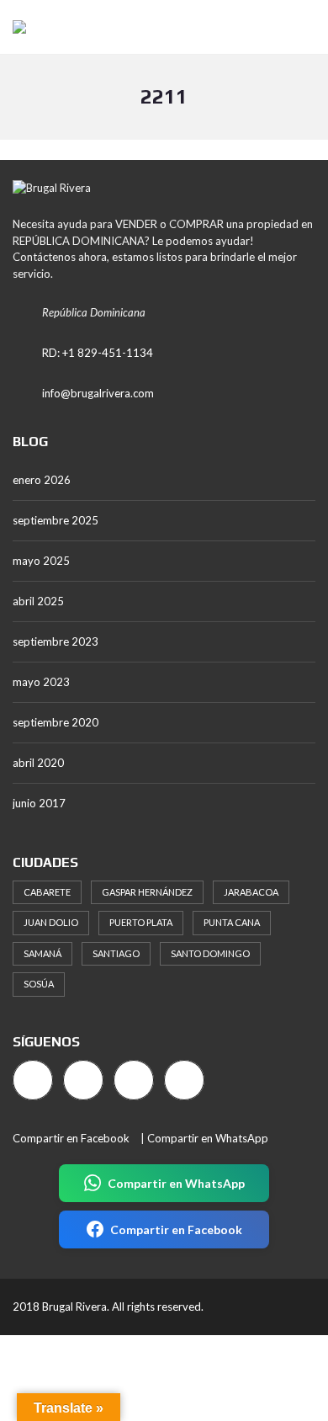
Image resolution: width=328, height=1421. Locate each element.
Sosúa (39, 983)
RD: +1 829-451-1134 (97, 352)
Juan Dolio (51, 922)
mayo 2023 (41, 682)
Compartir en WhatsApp (207, 1138)
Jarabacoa (251, 891)
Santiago (116, 953)
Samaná (42, 953)
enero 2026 (42, 480)
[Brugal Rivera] (13, 27)
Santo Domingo (210, 953)
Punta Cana (232, 922)
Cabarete (47, 891)
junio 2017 (39, 803)
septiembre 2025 (55, 520)
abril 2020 (38, 762)
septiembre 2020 (55, 722)
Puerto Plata (140, 922)
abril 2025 (38, 601)
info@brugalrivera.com (98, 393)
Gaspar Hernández (147, 891)
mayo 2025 (41, 560)
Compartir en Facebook (71, 1138)
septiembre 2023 (55, 641)
